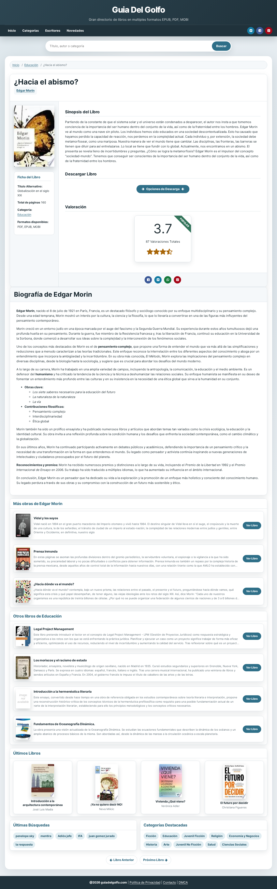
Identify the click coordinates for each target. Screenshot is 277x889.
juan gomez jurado (102, 836)
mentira (46, 836)
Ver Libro (252, 525)
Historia (151, 844)
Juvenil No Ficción (188, 844)
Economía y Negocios (244, 836)
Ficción (151, 836)
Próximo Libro (153, 860)
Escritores (52, 30)
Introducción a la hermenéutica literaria (63, 691)
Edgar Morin (25, 90)
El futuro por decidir (234, 803)
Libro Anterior (123, 860)
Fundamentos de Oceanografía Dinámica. (64, 724)
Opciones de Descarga (163, 189)
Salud (212, 844)
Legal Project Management (54, 629)
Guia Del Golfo (138, 10)
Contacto (169, 882)
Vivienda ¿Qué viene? (170, 801)
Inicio (12, 30)
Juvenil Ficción (194, 836)
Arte (166, 844)
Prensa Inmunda (46, 551)
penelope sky (25, 836)
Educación (31, 65)
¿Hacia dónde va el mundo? (54, 584)
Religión (217, 836)
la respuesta (24, 844)
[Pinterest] (268, 30)
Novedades (75, 30)
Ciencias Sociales (234, 844)
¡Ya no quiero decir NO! (106, 804)
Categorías (30, 30)
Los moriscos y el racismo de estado (60, 660)
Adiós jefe (65, 836)
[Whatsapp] (167, 279)
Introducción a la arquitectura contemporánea (43, 803)
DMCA (183, 882)
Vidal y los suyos (46, 518)
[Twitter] (250, 30)
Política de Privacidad (145, 882)
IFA (80, 836)
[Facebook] (259, 30)
